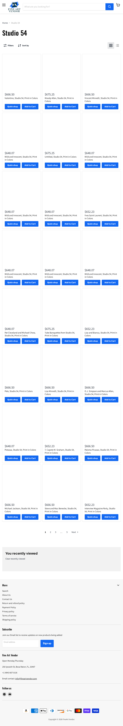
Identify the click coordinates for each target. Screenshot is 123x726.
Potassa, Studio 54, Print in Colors (20, 449)
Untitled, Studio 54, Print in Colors (60, 156)
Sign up (47, 643)
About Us (6, 595)
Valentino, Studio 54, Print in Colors (21, 98)
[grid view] (111, 45)
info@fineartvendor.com (26, 678)
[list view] (117, 45)
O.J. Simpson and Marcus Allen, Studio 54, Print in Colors (99, 393)
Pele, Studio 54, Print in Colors (19, 391)
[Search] (109, 6)
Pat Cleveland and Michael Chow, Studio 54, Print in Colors (20, 334)
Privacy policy (8, 611)
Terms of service (9, 615)
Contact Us (7, 599)
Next (74, 532)
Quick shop (12, 106)
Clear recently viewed (15, 558)
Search (5, 591)
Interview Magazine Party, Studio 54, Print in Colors (100, 510)
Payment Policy (9, 607)
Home (5, 23)
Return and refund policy (13, 603)
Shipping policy (9, 619)
